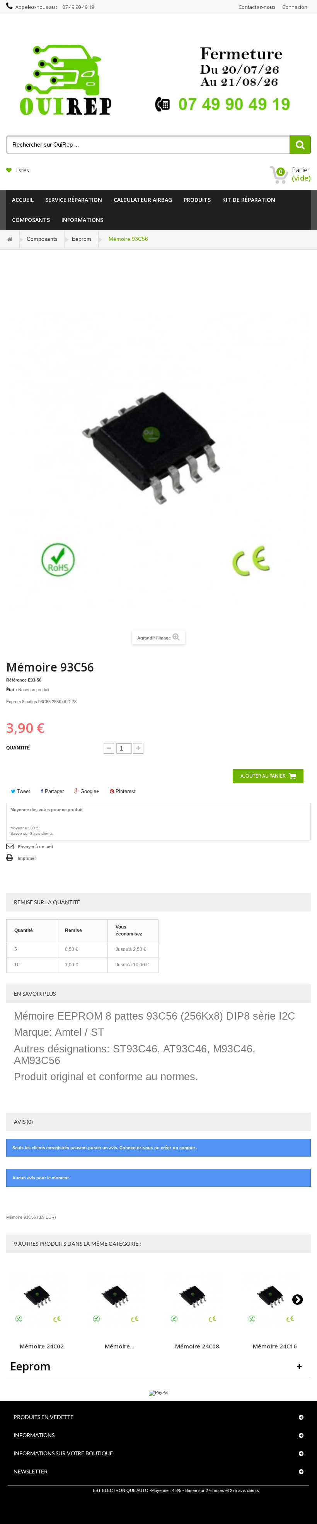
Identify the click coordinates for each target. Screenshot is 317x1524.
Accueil (23, 199)
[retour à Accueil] (10, 239)
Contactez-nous (257, 6)
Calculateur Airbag (143, 199)
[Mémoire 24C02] (41, 1299)
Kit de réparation (248, 199)
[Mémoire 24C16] (274, 1299)
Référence (16, 680)
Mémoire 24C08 (197, 1346)
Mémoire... (120, 1346)
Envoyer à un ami (35, 846)
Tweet (22, 791)
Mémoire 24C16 (275, 1346)
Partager (53, 791)
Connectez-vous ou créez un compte (157, 1147)
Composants (31, 219)
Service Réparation (73, 199)
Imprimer (27, 858)
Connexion (294, 6)
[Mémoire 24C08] (197, 1299)
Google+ (89, 791)
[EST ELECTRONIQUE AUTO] (158, 80)
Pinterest (125, 791)
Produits (197, 199)
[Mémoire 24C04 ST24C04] (119, 1299)
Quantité (18, 748)
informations (82, 219)
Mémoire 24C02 (42, 1346)
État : (11, 689)
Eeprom (81, 239)
